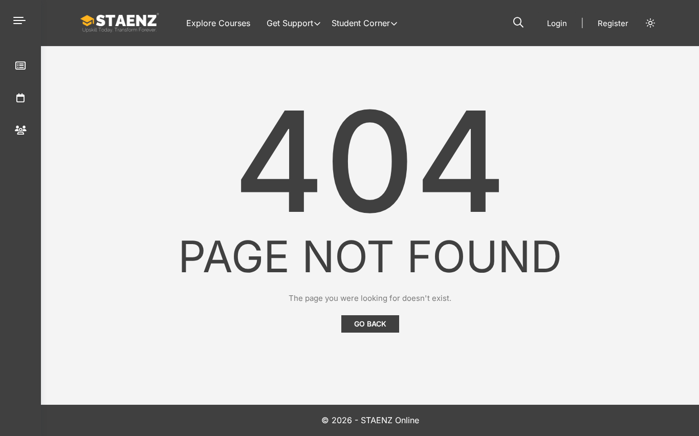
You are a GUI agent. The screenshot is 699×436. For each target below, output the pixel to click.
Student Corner (361, 23)
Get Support (290, 23)
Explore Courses (218, 23)
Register (613, 23)
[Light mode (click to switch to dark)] (650, 23)
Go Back (370, 323)
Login (557, 23)
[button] (518, 22)
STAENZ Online (390, 420)
